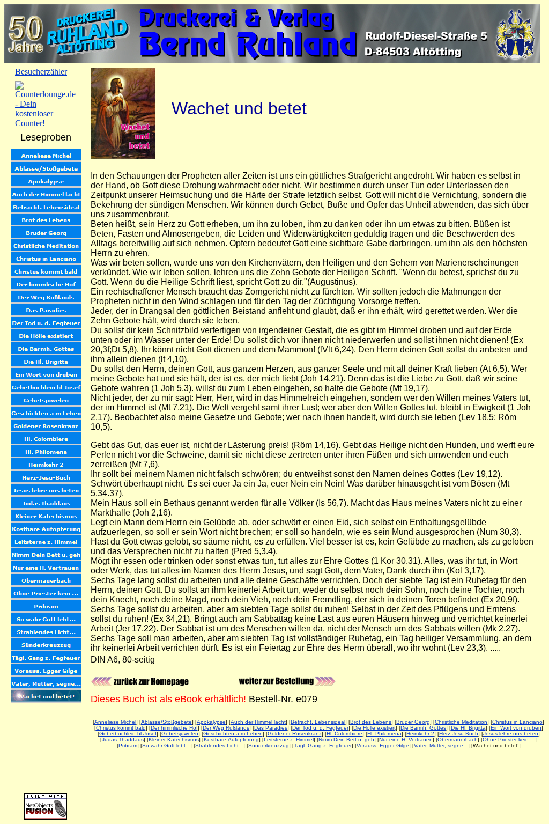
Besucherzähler (41, 71)
